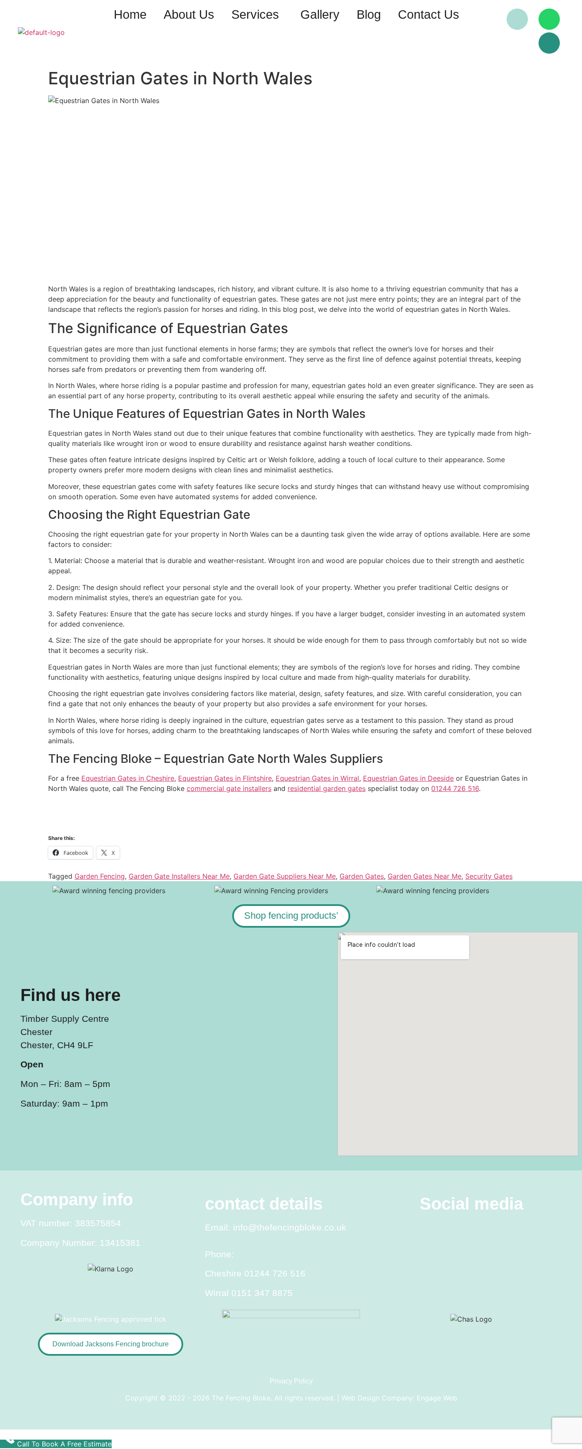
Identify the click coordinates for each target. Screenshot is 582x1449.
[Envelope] (517, 19)
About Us (189, 14)
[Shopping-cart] (549, 43)
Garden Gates (362, 876)
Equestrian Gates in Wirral (317, 778)
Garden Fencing (100, 876)
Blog (369, 14)
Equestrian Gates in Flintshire (225, 778)
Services (255, 14)
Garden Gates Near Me (424, 876)
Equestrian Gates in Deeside (408, 778)
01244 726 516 (455, 788)
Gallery (320, 14)
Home (130, 14)
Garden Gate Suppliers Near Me (284, 876)
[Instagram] (471, 1231)
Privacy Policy (291, 1381)
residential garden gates (327, 788)
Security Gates (489, 876)
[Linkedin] (520, 1231)
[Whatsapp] (549, 19)
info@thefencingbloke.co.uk (289, 1227)
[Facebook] (485, 19)
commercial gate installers (229, 788)
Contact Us (428, 14)
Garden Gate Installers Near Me (179, 876)
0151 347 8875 (262, 1293)
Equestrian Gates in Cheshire (127, 778)
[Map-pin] (517, 43)
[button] (257, 14)
